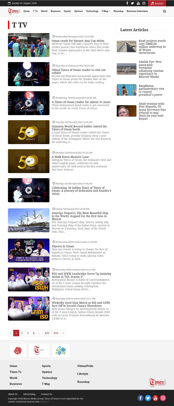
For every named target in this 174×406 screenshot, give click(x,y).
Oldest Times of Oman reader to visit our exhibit (79, 71)
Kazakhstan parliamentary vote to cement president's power (151, 90)
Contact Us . (47, 394)
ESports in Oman (63, 246)
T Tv (35, 11)
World (44, 11)
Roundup (118, 11)
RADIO (158, 3)
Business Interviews (137, 11)
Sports (67, 11)
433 (56, 333)
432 (47, 333)
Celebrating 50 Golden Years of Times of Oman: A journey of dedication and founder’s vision (81, 191)
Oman (26, 11)
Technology (92, 11)
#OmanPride (85, 366)
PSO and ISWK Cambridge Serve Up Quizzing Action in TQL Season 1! (81, 275)
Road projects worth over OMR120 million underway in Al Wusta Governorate (152, 47)
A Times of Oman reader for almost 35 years (81, 102)
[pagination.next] (63, 333)
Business (55, 11)
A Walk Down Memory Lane (70, 157)
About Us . (13, 394)
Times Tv (15, 372)
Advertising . (29, 394)
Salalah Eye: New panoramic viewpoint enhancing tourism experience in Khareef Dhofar (151, 69)
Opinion (78, 11)
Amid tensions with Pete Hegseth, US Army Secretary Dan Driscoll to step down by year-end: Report (152, 111)
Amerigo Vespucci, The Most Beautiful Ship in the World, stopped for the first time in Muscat (80, 216)
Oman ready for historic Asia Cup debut (78, 41)
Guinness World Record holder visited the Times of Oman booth (79, 127)
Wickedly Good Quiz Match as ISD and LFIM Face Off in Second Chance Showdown (81, 304)
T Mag (46, 383)
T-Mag (105, 11)
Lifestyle (82, 373)
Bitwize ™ (45, 401)
